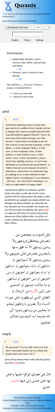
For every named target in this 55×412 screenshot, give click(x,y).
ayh (36, 219)
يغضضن (25, 234)
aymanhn (18, 209)
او (13, 259)
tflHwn (14, 223)
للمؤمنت (37, 234)
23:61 (4, 14)
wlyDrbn (9, 196)
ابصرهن (44, 240)
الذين (37, 297)
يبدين (46, 247)
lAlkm (8, 223)
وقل (47, 234)
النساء (45, 303)
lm (28, 213)
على (22, 253)
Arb (20, 69)
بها (48, 380)
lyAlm (32, 216)
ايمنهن (29, 284)
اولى (41, 291)
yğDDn (21, 190)
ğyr (37, 209)
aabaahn (24, 200)
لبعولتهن (21, 259)
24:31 (15, 119)
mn (27, 190)
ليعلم (10, 303)
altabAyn (30, 209)
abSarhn (33, 190)
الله (47, 316)
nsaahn (42, 206)
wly (7, 363)
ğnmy (47, 359)
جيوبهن (14, 253)
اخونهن (20, 272)
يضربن (31, 303)
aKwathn (30, 206)
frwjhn (8, 193)
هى (42, 374)
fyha (11, 363)
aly (21, 219)
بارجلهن (20, 303)
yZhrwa (34, 213)
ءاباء (33, 265)
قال (47, 374)
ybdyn (18, 193)
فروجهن (21, 240)
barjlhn (25, 216)
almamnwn (43, 219)
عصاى (35, 374)
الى (11, 310)
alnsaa (8, 216)
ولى (28, 380)
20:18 (15, 342)
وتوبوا (18, 310)
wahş (33, 359)
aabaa (35, 200)
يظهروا (24, 297)
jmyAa (30, 219)
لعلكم (14, 316)
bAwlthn (43, 200)
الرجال (19, 291)
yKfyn (41, 216)
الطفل (45, 297)
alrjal (10, 213)
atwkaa (20, 359)
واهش (10, 374)
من (18, 234)
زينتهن (37, 247)
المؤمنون (25, 316)
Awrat (45, 213)
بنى (8, 272)
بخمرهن (32, 253)
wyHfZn (41, 190)
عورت (9, 297)
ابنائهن (10, 265)
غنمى (35, 380)
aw (18, 200)
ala (30, 193)
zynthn (24, 193)
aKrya (21, 363)
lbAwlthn (12, 200)
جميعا (40, 316)
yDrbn (18, 216)
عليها (18, 374)
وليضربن (44, 253)
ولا (14, 240)
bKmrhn (17, 196)
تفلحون (45, 322)
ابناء (43, 272)
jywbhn (29, 196)
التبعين (15, 284)
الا (30, 247)
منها (15, 247)
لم (31, 297)
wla (13, 193)
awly (41, 209)
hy (9, 359)
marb (6, 333)
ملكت (38, 284)
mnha (42, 193)
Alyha (27, 359)
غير (47, 291)
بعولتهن (23, 265)
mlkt (10, 209)
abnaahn (9, 203)
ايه (33, 316)
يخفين (41, 310)
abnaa (20, 203)
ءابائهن (45, 265)
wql (7, 190)
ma (33, 193)
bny (7, 206)
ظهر (21, 247)
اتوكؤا (26, 374)
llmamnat (13, 190)
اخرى (46, 386)
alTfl (19, 213)
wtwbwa (16, 219)
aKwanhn (39, 203)
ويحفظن (33, 240)
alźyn (24, 213)
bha (38, 359)
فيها (22, 380)
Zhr (37, 193)
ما (26, 247)
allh (25, 219)
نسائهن (12, 278)
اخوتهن (25, 278)
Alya (23, 196)
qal (6, 359)
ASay (14, 359)
